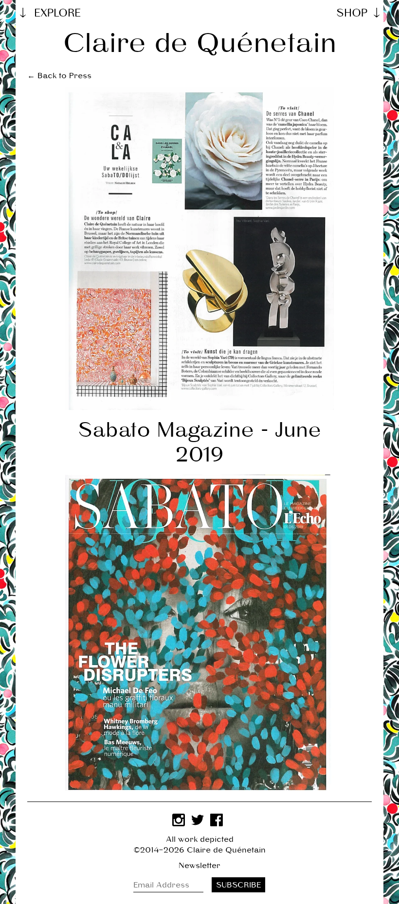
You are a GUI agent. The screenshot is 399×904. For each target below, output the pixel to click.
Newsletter (199, 866)
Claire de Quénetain (199, 43)
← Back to (59, 75)
